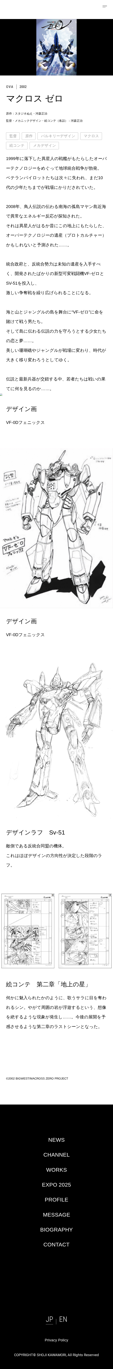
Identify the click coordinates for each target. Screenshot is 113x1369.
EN (63, 1319)
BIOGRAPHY (56, 1230)
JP (49, 1319)
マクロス (91, 136)
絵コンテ (17, 145)
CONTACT (56, 1245)
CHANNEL (56, 1155)
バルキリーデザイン (58, 136)
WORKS (56, 1170)
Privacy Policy (56, 1340)
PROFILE (56, 1200)
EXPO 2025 (56, 1185)
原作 (29, 136)
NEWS (56, 1140)
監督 (13, 136)
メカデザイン (44, 145)
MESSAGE (56, 1215)
